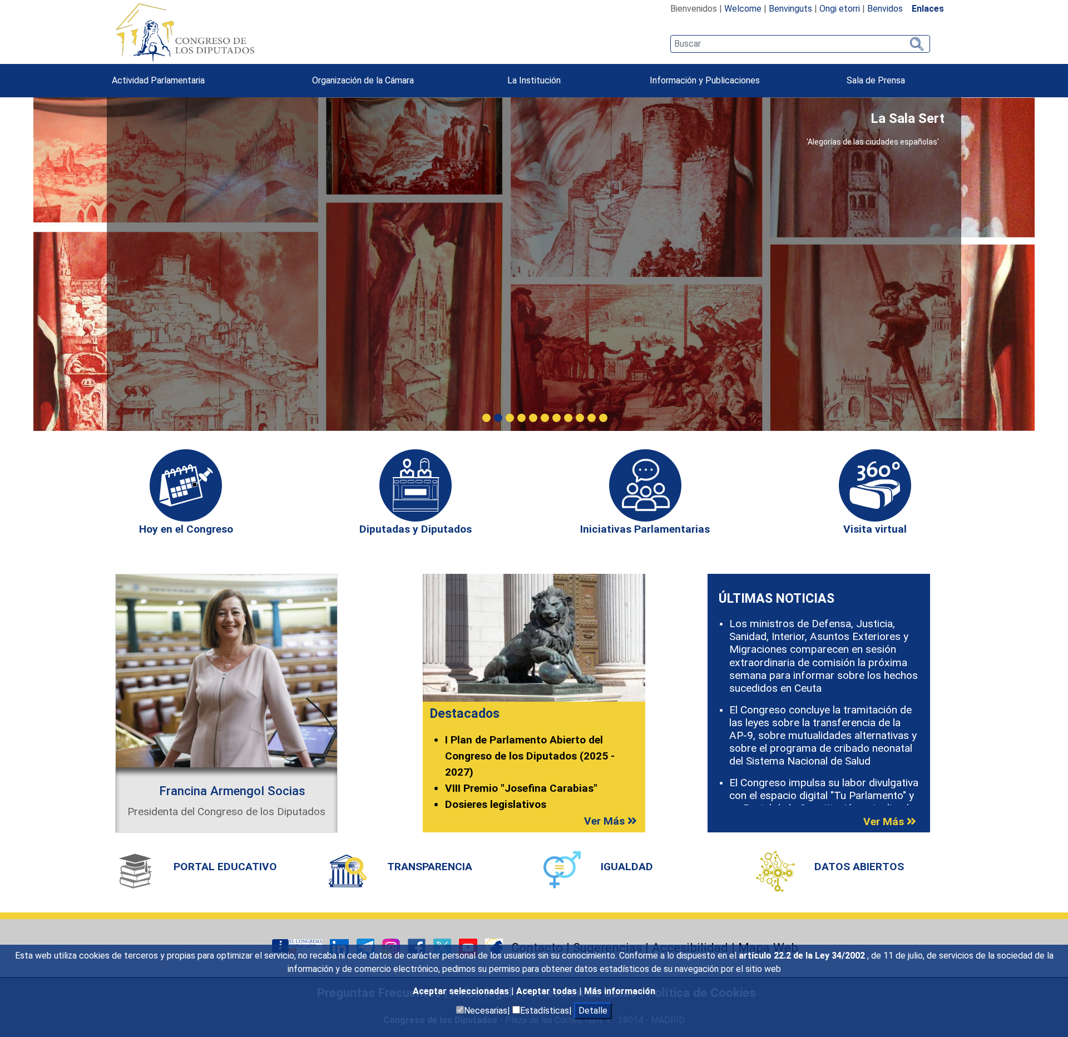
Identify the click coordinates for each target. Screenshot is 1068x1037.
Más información (619, 991)
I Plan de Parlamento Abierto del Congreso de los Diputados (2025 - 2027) (530, 755)
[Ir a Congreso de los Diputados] (184, 32)
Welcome (743, 8)
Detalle (592, 1010)
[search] (800, 44)
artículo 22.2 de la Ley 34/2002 (803, 955)
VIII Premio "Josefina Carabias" (521, 788)
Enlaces (928, 8)
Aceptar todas (547, 991)
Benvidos (885, 8)
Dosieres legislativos (495, 804)
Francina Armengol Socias (232, 790)
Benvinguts (790, 8)
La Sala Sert (908, 118)
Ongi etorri (839, 8)
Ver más (605, 821)
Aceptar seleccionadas (462, 991)
